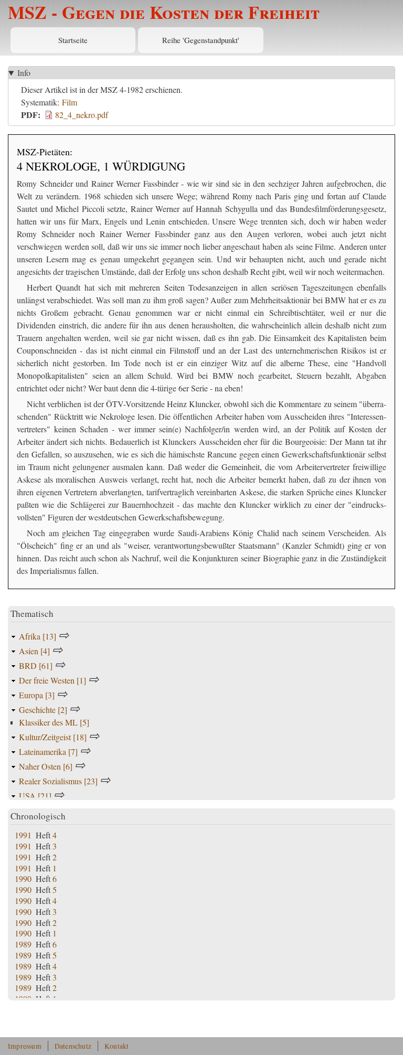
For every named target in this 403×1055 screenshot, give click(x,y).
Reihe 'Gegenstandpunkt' (200, 40)
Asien (34, 650)
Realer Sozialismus (58, 780)
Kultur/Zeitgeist (53, 736)
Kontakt (116, 1046)
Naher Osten (45, 766)
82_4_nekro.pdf (81, 114)
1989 (23, 944)
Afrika (37, 636)
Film (69, 102)
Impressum (24, 1046)
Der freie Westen (52, 680)
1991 (23, 834)
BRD (35, 665)
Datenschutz (73, 1046)
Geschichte (43, 709)
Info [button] (23, 72)
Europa (37, 694)
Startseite (73, 40)
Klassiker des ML (54, 722)
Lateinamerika (48, 751)
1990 (23, 878)
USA (35, 795)
